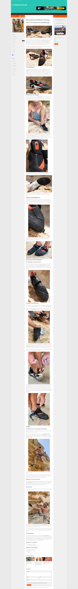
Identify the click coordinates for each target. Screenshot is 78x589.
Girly (13, 47)
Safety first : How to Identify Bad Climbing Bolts (29, 563)
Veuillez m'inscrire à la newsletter (58, 37)
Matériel (14, 49)
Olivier (28, 24)
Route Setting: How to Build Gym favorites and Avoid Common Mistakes (38, 563)
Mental (14, 40)
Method (35, 46)
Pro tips (14, 61)
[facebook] (20, 16)
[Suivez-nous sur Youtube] (23, 16)
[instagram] (21, 16)
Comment (28, 571)
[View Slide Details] (51, 8)
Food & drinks (14, 69)
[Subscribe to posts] (12, 55)
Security (14, 74)
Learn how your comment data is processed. (43, 587)
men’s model (35, 202)
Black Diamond (37, 42)
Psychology (14, 63)
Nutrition (14, 45)
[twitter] (19, 16)
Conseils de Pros (15, 38)
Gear (27, 16)
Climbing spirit (14, 65)
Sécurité (14, 51)
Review (29, 16)
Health (14, 67)
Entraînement (14, 36)
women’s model (28, 203)
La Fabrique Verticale (19, 5)
